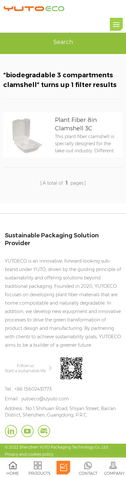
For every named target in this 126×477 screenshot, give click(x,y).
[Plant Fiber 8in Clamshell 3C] (25, 156)
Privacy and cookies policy (29, 454)
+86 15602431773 (33, 389)
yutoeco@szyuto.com (45, 399)
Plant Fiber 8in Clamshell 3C (76, 124)
